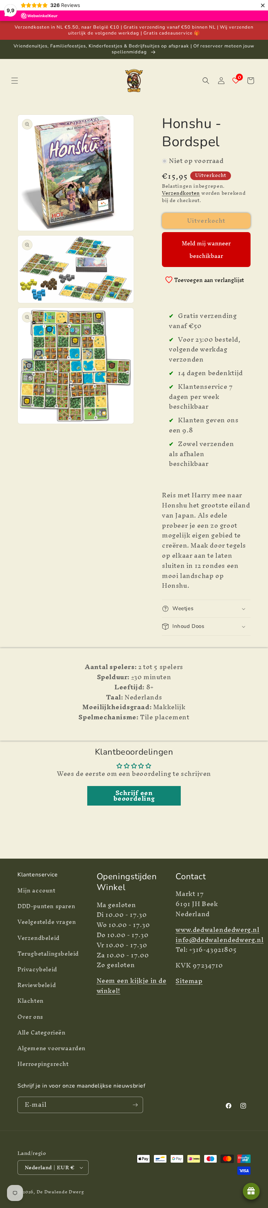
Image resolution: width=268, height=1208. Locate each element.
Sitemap (189, 981)
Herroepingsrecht (43, 1064)
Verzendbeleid (38, 938)
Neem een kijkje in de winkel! (131, 985)
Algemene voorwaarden (51, 1048)
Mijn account (36, 891)
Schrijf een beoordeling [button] (134, 796)
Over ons (30, 1016)
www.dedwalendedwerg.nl (217, 929)
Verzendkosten (181, 193)
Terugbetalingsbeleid (48, 953)
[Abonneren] (135, 1105)
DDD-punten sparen (46, 906)
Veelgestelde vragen (46, 922)
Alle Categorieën (41, 1032)
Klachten (30, 1000)
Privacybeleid (37, 969)
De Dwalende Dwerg (60, 1192)
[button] (14, 80)
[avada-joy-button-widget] (251, 1191)
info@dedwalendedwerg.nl (219, 940)
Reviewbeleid (36, 985)
